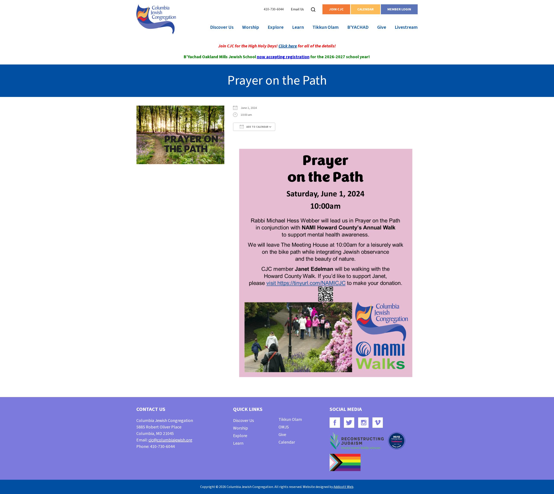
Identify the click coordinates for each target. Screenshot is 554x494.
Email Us (297, 9)
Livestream (406, 27)
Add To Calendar (257, 127)
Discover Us (222, 27)
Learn (298, 27)
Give (381, 27)
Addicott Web (343, 486)
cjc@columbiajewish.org (170, 440)
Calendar (365, 9)
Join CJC (336, 9)
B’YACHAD (358, 27)
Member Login (399, 9)
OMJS (284, 427)
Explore (275, 27)
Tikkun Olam (325, 27)
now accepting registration (283, 57)
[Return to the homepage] (156, 19)
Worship (250, 27)
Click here (288, 46)
